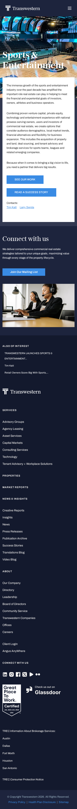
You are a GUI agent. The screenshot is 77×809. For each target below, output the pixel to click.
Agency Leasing (12, 428)
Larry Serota (27, 207)
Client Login (10, 644)
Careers (7, 632)
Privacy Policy (16, 802)
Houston (7, 760)
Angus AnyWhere (13, 651)
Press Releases (12, 531)
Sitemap (64, 802)
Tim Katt (12, 207)
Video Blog (9, 559)
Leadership (9, 597)
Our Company (11, 583)
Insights (7, 517)
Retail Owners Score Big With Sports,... (26, 372)
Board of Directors (14, 604)
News (6, 524)
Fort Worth (8, 753)
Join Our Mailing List (24, 272)
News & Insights (15, 499)
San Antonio (9, 768)
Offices (6, 625)
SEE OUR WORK (25, 179)
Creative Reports (13, 510)
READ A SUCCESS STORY (31, 192)
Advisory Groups (13, 421)
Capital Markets (12, 442)
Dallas (6, 745)
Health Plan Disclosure (42, 802)
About (7, 571)
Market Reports (15, 487)
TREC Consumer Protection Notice (23, 779)
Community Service (15, 611)
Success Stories (12, 545)
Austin (6, 738)
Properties (11, 475)
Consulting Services (15, 449)
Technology (9, 456)
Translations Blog (13, 552)
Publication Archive (14, 538)
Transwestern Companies (18, 618)
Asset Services (12, 435)
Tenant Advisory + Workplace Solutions (27, 463)
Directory (8, 590)
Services (9, 410)
